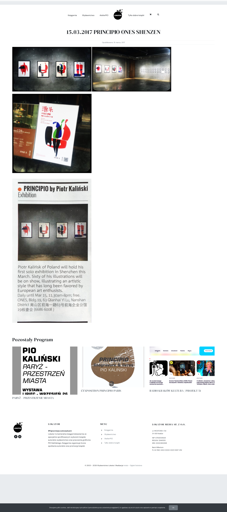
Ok (173, 508)
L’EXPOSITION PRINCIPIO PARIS (101, 391)
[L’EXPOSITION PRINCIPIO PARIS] (113, 367)
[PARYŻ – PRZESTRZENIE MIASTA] (44, 371)
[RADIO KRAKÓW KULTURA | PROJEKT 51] (182, 367)
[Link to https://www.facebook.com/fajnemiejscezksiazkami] (15, 436)
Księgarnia (108, 430)
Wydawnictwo (110, 434)
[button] (156, 14)
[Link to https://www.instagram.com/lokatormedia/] (19, 436)
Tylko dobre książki (112, 443)
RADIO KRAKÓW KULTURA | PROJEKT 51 (175, 391)
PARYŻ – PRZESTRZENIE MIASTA (33, 398)
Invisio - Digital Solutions (133, 465)
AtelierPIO (108, 438)
